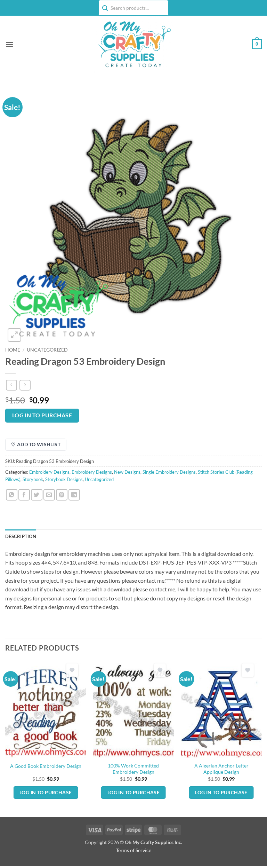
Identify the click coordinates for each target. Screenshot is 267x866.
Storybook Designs (64, 479)
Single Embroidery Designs (169, 472)
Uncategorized (47, 350)
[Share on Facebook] (24, 495)
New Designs (127, 472)
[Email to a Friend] (49, 495)
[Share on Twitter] (36, 495)
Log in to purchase (42, 415)
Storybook (33, 479)
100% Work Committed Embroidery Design (133, 769)
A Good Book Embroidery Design (45, 766)
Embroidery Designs (49, 472)
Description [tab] (20, 536)
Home (12, 350)
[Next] (261, 738)
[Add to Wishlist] (72, 670)
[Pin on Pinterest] (61, 495)
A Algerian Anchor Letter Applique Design (221, 769)
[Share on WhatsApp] (11, 495)
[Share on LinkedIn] (74, 495)
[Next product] (11, 385)
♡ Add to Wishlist (35, 444)
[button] (9, 44)
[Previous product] (24, 385)
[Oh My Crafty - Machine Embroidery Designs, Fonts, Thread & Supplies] (134, 44)
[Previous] (5, 738)
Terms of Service (133, 850)
